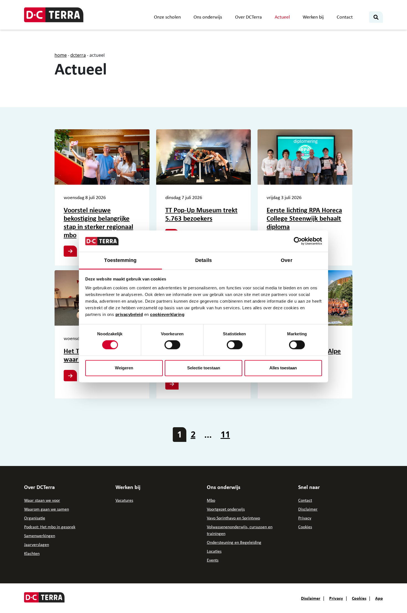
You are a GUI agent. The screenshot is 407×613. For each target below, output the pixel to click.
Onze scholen (167, 17)
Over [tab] (286, 260)
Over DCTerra (248, 17)
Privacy (304, 518)
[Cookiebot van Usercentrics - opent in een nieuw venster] (298, 241)
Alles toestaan (283, 367)
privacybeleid (129, 314)
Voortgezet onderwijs (226, 509)
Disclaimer (308, 509)
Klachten (32, 553)
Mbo (211, 500)
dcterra (78, 55)
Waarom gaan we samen (46, 509)
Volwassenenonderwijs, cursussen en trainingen (239, 530)
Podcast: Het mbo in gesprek (49, 527)
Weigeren (124, 367)
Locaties (214, 551)
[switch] (172, 345)
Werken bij (313, 17)
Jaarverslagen (36, 544)
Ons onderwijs (208, 17)
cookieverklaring (167, 314)
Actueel (282, 17)
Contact (345, 17)
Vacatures (124, 500)
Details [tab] (203, 260)
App (379, 598)
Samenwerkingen (39, 536)
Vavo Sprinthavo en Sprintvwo (233, 518)
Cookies (305, 527)
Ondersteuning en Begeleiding (234, 542)
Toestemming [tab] (120, 260)
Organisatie (34, 518)
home (61, 55)
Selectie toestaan (203, 367)
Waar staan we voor (42, 500)
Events (212, 560)
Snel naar (309, 487)
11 (225, 434)
